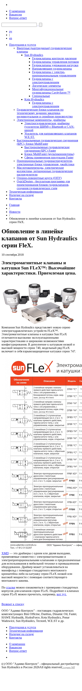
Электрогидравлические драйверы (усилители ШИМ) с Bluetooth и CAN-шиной (49, 127)
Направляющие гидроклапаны (52, 68)
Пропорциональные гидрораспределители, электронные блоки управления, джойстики (45, 162)
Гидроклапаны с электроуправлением (45, 80)
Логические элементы (46, 85)
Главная (14, 205)
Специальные (41, 96)
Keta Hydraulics (34, 99)
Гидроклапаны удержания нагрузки (55, 65)
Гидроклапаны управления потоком (55, 61)
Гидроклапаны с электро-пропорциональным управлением (54, 73)
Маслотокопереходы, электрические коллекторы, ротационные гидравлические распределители (45, 171)
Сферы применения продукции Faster (48, 157)
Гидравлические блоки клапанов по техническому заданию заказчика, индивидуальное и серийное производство (45, 113)
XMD (5, 553)
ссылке (10, 587)
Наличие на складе (21, 195)
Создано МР (68, 667)
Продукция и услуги (22, 44)
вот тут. (62, 594)
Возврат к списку (13, 604)
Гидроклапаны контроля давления (54, 58)
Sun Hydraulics (33, 55)
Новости (14, 211)
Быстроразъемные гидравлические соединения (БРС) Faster (47, 149)
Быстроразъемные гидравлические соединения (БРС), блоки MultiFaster (47, 142)
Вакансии (15, 14)
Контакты (15, 198)
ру (10, 31)
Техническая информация (26, 191)
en (10, 38)
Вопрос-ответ (18, 18)
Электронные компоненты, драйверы (41, 119)
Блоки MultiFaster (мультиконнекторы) (49, 154)
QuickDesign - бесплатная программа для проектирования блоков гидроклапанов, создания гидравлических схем (43, 185)
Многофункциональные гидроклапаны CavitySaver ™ (51, 91)
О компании (17, 11)
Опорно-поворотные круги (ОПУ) (39, 178)
